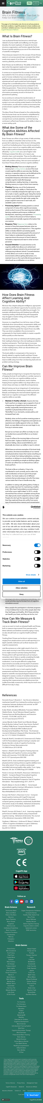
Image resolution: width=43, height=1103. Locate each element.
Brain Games (21, 1037)
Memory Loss (11, 926)
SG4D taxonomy (31, 930)
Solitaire (10, 959)
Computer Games (31, 913)
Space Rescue (11, 977)
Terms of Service (10, 1083)
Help (24, 1090)
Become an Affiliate (31, 1087)
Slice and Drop (31, 983)
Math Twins (31, 975)
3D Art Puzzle (11, 994)
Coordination (11, 934)
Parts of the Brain (11, 915)
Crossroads (31, 964)
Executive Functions (11, 932)
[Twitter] (16, 901)
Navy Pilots (31, 917)
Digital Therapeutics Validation (31, 910)
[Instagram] (26, 901)
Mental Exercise (21, 1039)
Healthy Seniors (31, 921)
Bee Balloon (31, 961)
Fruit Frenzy (11, 953)
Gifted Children (21, 1048)
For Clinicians (21, 1004)
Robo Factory (11, 961)
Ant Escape (10, 964)
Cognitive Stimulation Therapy (21, 1030)
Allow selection (21, 588)
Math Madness (11, 979)
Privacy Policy (21, 1083)
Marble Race (11, 981)
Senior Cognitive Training (31, 923)
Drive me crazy (10, 970)
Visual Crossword (11, 972)
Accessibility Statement (34, 1090)
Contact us (18, 1090)
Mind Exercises (21, 1032)
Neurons (11, 917)
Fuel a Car (31, 972)
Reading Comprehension (21, 1045)
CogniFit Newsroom (11, 1087)
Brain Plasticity (11, 919)
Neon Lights (11, 968)
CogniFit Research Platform (9, 30)
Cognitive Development (21, 1021)
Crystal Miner (11, 957)
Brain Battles (21, 1050)
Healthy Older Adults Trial (31, 915)
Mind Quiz (21, 1028)
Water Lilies (31, 988)
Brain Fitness (11, 921)
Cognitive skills (14, 152)
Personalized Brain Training (21, 1034)
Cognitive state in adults (31, 926)
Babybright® (21, 1015)
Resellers (21, 1017)
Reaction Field (31, 990)
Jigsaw (31, 970)
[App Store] (22, 876)
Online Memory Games (21, 1041)
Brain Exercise (21, 1024)
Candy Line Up (31, 951)
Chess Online (11, 948)
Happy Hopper (31, 948)
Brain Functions (11, 930)
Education (21, 1008)
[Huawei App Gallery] (22, 888)
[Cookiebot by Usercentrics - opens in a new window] (30, 507)
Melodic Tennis (11, 983)
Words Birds (31, 992)
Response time (22, 224)
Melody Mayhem (11, 990)
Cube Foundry (31, 966)
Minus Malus (32, 977)
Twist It (31, 985)
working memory (20, 169)
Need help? (34, 1095)
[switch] (37, 552)
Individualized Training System (21, 1026)
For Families (21, 1002)
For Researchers (21, 1006)
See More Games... (31, 994)
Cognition (11, 923)
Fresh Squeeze (31, 968)
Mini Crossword (11, 951)
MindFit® (21, 1013)
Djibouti (6, 1099)
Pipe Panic (11, 955)
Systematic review (31, 928)
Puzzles (31, 953)
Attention (11, 941)
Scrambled (11, 985)
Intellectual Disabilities (11, 928)
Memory (10, 937)
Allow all (21, 581)
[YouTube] (21, 901)
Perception (11, 939)
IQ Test (21, 1052)
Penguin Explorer (31, 955)
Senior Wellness (31, 919)
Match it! (11, 975)
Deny (21, 594)
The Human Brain (11, 910)
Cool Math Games (21, 1043)
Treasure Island (11, 966)
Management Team (32, 1083)
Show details (31, 575)
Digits (31, 957)
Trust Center (21, 1094)
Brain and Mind (11, 913)
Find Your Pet (11, 988)
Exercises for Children (21, 1019)
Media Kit (21, 1087)
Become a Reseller (7, 1090)
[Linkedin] (31, 901)
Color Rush (11, 992)
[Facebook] (11, 901)
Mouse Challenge (31, 979)
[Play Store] (22, 882)
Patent (21, 1010)
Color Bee (32, 959)
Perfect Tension (31, 981)
